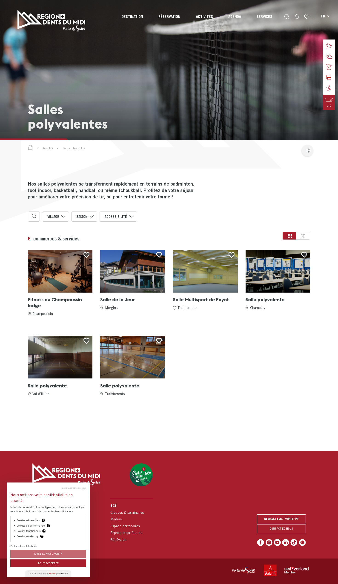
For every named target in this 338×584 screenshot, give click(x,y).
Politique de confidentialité (23, 546)
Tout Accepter (48, 563)
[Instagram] (269, 542)
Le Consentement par (48, 573)
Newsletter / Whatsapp (281, 518)
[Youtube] (277, 542)
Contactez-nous (281, 528)
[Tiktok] (293, 542)
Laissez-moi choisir (48, 553)
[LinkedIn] (285, 542)
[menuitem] (132, 21)
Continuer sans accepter (74, 487)
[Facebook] (260, 542)
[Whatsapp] (302, 542)
